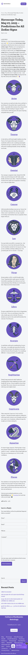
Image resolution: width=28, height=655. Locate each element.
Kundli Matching (12, 638)
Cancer (14, 204)
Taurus (14, 134)
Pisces (14, 477)
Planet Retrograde (6, 644)
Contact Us (4, 648)
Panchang (21, 638)
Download (15, 495)
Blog (6, 13)
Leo (14, 238)
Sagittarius (14, 374)
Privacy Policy (5, 650)
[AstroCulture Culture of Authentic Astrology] (5, 4)
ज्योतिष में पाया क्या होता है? (6, 592)
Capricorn (14, 409)
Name (3, 518)
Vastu (3, 642)
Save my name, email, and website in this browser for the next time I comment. (13, 559)
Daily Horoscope (18, 637)
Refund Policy (15, 650)
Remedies (9, 642)
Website (3, 530)
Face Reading (21, 640)
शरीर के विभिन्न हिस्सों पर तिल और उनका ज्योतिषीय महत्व (12, 603)
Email (3, 524)
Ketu (2, 646)
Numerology (12, 640)
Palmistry (4, 640)
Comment (4, 537)
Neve (2, 653)
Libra (14, 306)
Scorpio (14, 340)
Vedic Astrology (18, 642)
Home (2, 13)
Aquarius (14, 443)
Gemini (14, 170)
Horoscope (9, 637)
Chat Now (14, 630)
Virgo (14, 272)
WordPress (13, 653)
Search (3, 578)
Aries (14, 98)
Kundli (3, 638)
